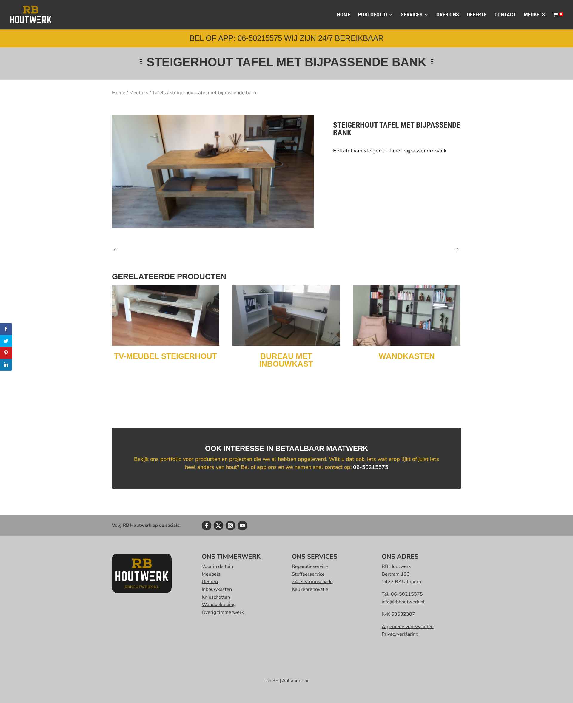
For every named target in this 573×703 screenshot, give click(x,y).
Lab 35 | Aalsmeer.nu (287, 680)
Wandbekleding (219, 604)
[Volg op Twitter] (218, 525)
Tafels (159, 92)
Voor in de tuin (217, 566)
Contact (505, 15)
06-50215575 (370, 467)
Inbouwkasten (217, 589)
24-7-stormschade (312, 581)
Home (343, 15)
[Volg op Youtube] (242, 525)
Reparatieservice (310, 566)
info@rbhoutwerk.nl (403, 602)
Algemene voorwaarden (408, 626)
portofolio (372, 15)
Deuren (210, 581)
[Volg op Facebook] (206, 525)
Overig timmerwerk (223, 612)
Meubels (534, 15)
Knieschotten (216, 597)
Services (412, 15)
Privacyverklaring (400, 634)
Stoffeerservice (308, 574)
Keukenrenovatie (310, 589)
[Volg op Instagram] (230, 525)
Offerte (477, 15)
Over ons (447, 15)
